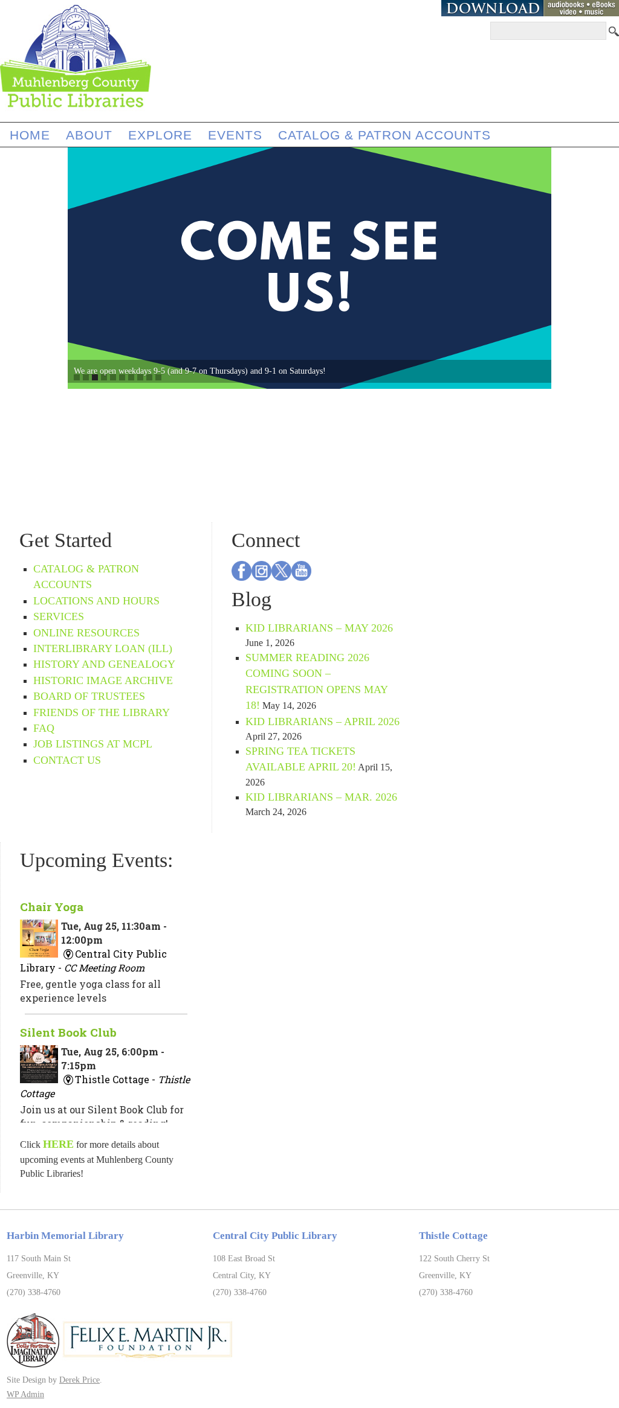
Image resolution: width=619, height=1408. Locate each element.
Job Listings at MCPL (92, 744)
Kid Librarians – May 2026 (319, 628)
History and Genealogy (104, 664)
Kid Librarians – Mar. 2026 (321, 797)
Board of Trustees (89, 696)
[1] (77, 377)
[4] (104, 377)
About (89, 135)
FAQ (43, 728)
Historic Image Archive (103, 680)
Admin (25, 1394)
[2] (86, 377)
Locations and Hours (96, 601)
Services (58, 616)
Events (235, 135)
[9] (149, 377)
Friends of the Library (101, 712)
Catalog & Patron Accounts (384, 135)
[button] (57, 268)
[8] (140, 377)
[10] (158, 377)
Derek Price (79, 1379)
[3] (95, 377)
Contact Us (67, 760)
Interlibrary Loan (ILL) (102, 648)
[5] (113, 377)
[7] (131, 377)
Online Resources (86, 633)
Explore (160, 135)
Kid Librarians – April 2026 (322, 721)
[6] (122, 377)
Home (30, 135)
